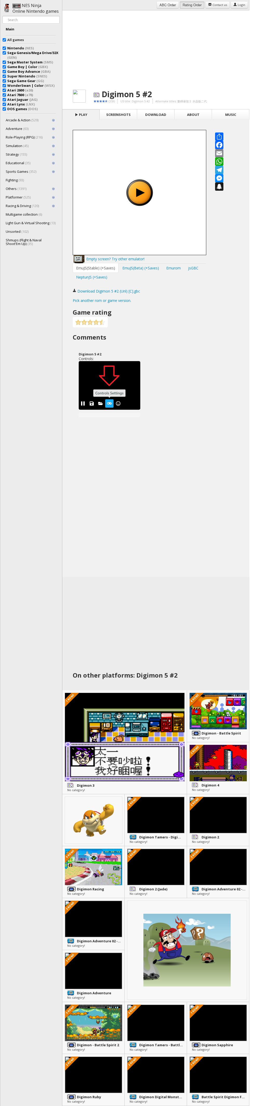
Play (82, 114)
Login (241, 5)
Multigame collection (24, 214)
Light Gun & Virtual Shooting (31, 223)
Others (16, 188)
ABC (167, 4)
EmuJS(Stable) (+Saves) (95, 268)
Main (10, 29)
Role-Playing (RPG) (24, 137)
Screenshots (118, 114)
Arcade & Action (22, 120)
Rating (192, 4)
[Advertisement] (155, 46)
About (193, 114)
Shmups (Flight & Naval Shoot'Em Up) (24, 242)
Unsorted (17, 231)
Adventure (17, 128)
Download (155, 114)
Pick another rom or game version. (102, 300)
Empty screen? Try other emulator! (114, 258)
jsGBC (193, 268)
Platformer (18, 197)
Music (230, 114)
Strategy (16, 154)
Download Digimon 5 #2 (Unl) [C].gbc (108, 291)
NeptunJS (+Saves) (91, 277)
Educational (18, 163)
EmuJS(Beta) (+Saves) (140, 268)
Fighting (15, 180)
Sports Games (21, 171)
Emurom (173, 268)
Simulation (17, 145)
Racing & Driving (22, 205)
